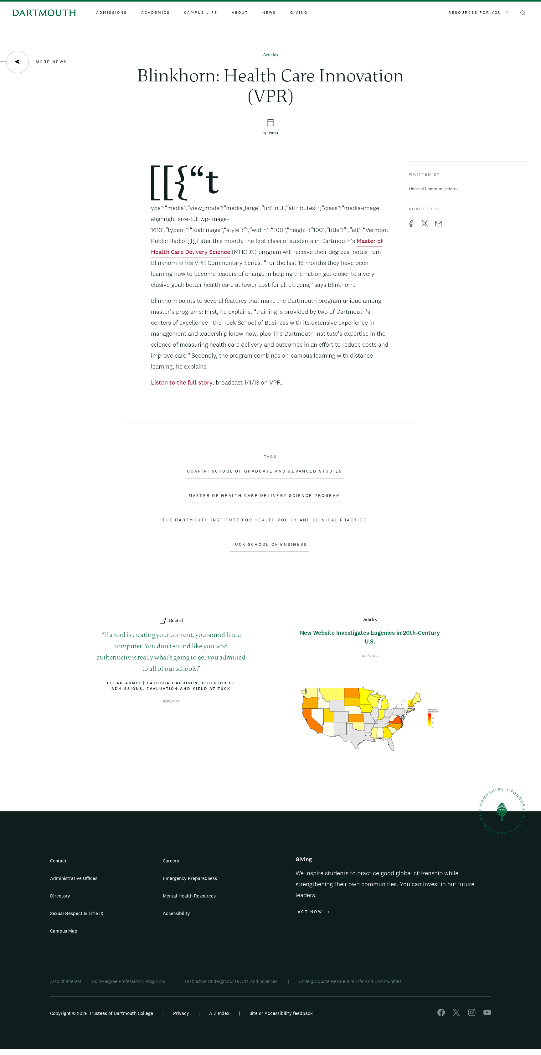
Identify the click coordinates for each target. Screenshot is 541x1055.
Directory (60, 896)
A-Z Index (219, 1013)
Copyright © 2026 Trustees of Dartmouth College (101, 1013)
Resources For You (475, 12)
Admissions (111, 12)
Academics (155, 12)
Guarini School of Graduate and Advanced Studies (265, 471)
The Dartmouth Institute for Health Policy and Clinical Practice (264, 520)
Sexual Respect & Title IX (76, 913)
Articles (270, 55)
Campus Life (201, 12)
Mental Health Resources (189, 896)
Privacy (181, 1013)
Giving (299, 12)
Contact (58, 861)
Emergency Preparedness (190, 878)
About (240, 12)
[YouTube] (487, 1014)
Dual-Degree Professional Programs (128, 981)
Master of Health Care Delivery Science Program (265, 495)
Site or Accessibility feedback (281, 1013)
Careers (171, 861)
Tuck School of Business (269, 544)
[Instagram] (472, 1014)
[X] (456, 1014)
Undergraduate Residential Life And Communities (350, 981)
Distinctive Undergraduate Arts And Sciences (232, 981)
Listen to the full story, (182, 382)
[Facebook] (441, 1014)
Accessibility (176, 913)
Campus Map (63, 931)
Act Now (310, 911)
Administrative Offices (73, 878)
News (269, 12)
